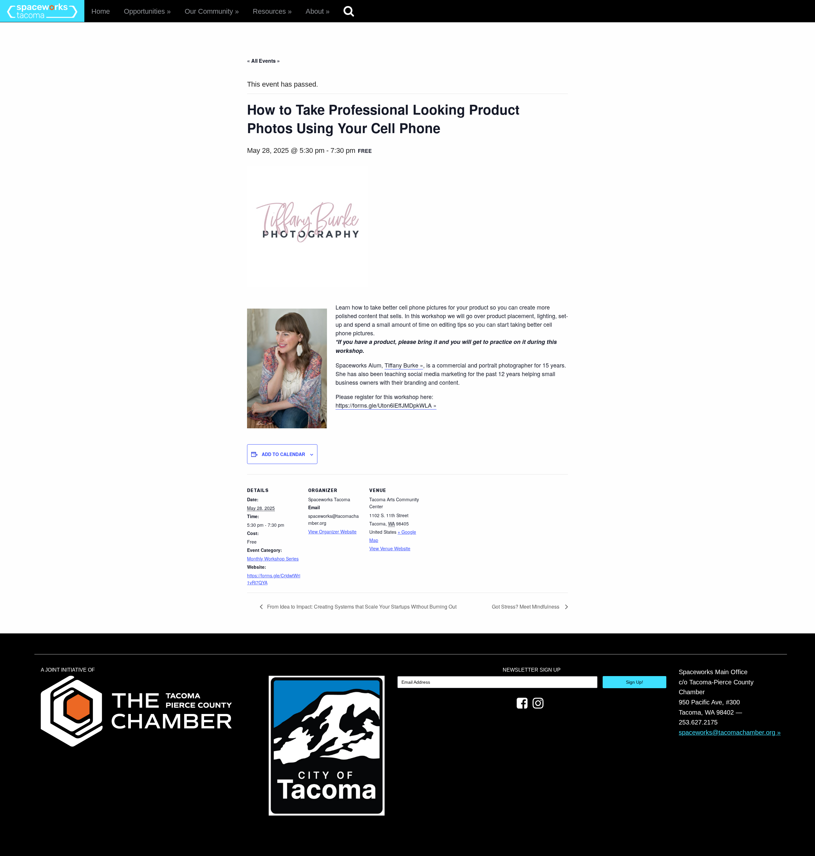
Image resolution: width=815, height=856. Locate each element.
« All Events (261, 60)
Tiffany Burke (401, 365)
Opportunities (144, 11)
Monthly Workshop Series (273, 558)
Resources (269, 11)
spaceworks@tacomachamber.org (727, 732)
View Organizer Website (332, 531)
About (315, 11)
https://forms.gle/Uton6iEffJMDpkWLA (384, 405)
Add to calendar (283, 454)
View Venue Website (389, 548)
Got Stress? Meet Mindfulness (527, 606)
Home (100, 11)
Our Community (209, 11)
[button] (287, 368)
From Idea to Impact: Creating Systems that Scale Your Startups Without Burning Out (361, 606)
